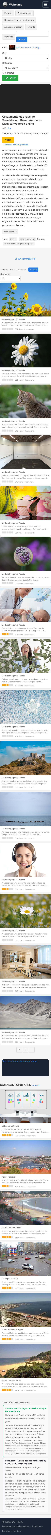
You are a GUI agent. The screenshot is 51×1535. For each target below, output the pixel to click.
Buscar (22, 39)
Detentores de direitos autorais (16, 1526)
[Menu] (45, 4)
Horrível (8, 133)
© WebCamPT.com (12, 1521)
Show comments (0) (25, 258)
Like (9, 128)
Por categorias (24, 13)
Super (45, 133)
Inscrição (8, 36)
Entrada (31, 27)
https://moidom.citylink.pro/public (18, 244)
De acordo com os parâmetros (19, 20)
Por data (33, 269)
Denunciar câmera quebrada (16, 145)
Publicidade (37, 1526)
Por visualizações (18, 269)
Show (12, 77)
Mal (17, 133)
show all (35, 1085)
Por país (8, 13)
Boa (37, 133)
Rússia (13, 239)
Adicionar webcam (13, 27)
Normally (27, 133)
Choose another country (27, 47)
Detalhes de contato (11, 1531)
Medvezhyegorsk (27, 239)
